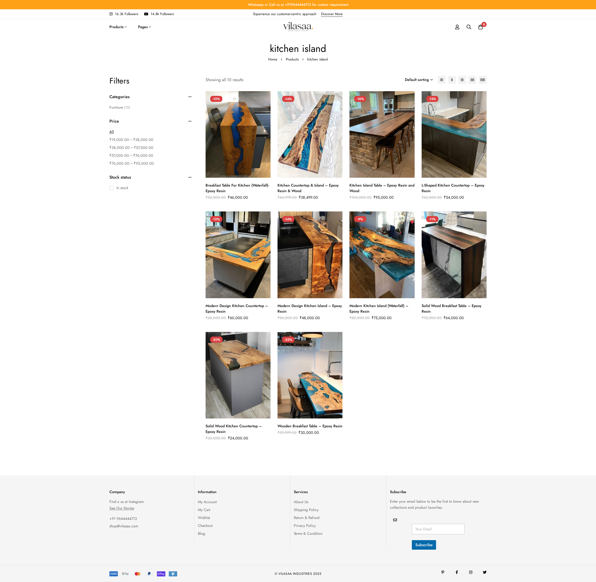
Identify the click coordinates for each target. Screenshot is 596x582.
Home (272, 59)
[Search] (469, 27)
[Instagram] (471, 572)
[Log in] (457, 27)
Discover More (332, 14)
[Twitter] (485, 572)
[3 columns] (462, 80)
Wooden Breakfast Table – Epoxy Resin (310, 426)
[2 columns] (452, 80)
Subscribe (424, 545)
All (111, 131)
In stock (122, 188)
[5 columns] (483, 80)
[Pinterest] (443, 572)
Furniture (119, 107)
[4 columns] (472, 80)
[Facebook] (457, 572)
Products (292, 59)
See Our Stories (121, 508)
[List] (442, 80)
